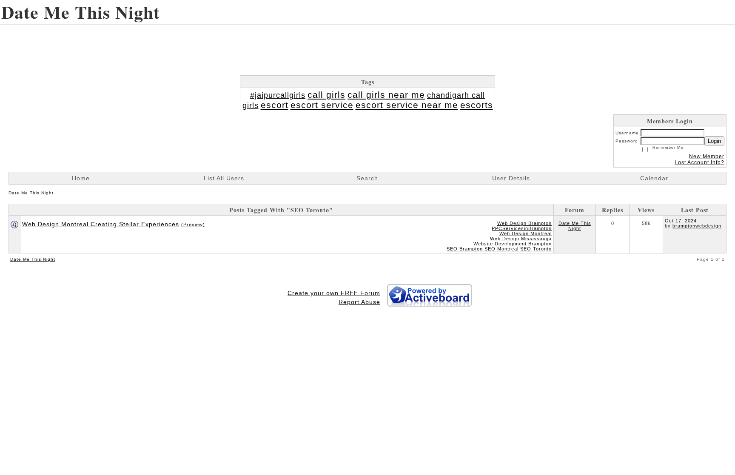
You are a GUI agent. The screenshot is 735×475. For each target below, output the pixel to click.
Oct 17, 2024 (681, 220)
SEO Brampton (465, 248)
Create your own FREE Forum (334, 293)
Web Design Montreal (525, 233)
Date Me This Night (31, 193)
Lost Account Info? (699, 162)
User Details (511, 178)
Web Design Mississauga (521, 238)
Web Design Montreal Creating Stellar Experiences (100, 224)
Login (714, 141)
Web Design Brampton (524, 223)
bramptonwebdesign (696, 225)
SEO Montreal (501, 248)
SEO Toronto (536, 248)
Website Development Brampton (512, 243)
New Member (706, 156)
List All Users (224, 178)
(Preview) (193, 224)
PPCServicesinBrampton (522, 228)
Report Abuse (359, 302)
